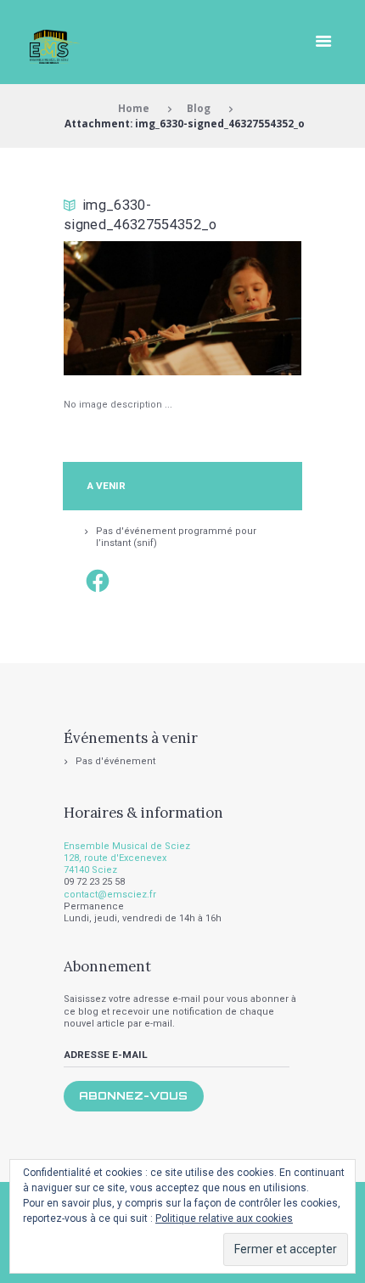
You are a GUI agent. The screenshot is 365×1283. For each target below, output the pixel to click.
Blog (199, 108)
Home (133, 108)
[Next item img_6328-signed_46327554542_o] (241, 308)
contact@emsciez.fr (110, 894)
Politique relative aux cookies (224, 1218)
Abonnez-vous (133, 1095)
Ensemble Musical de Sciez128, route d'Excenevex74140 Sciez (127, 858)
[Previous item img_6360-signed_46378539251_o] (123, 308)
